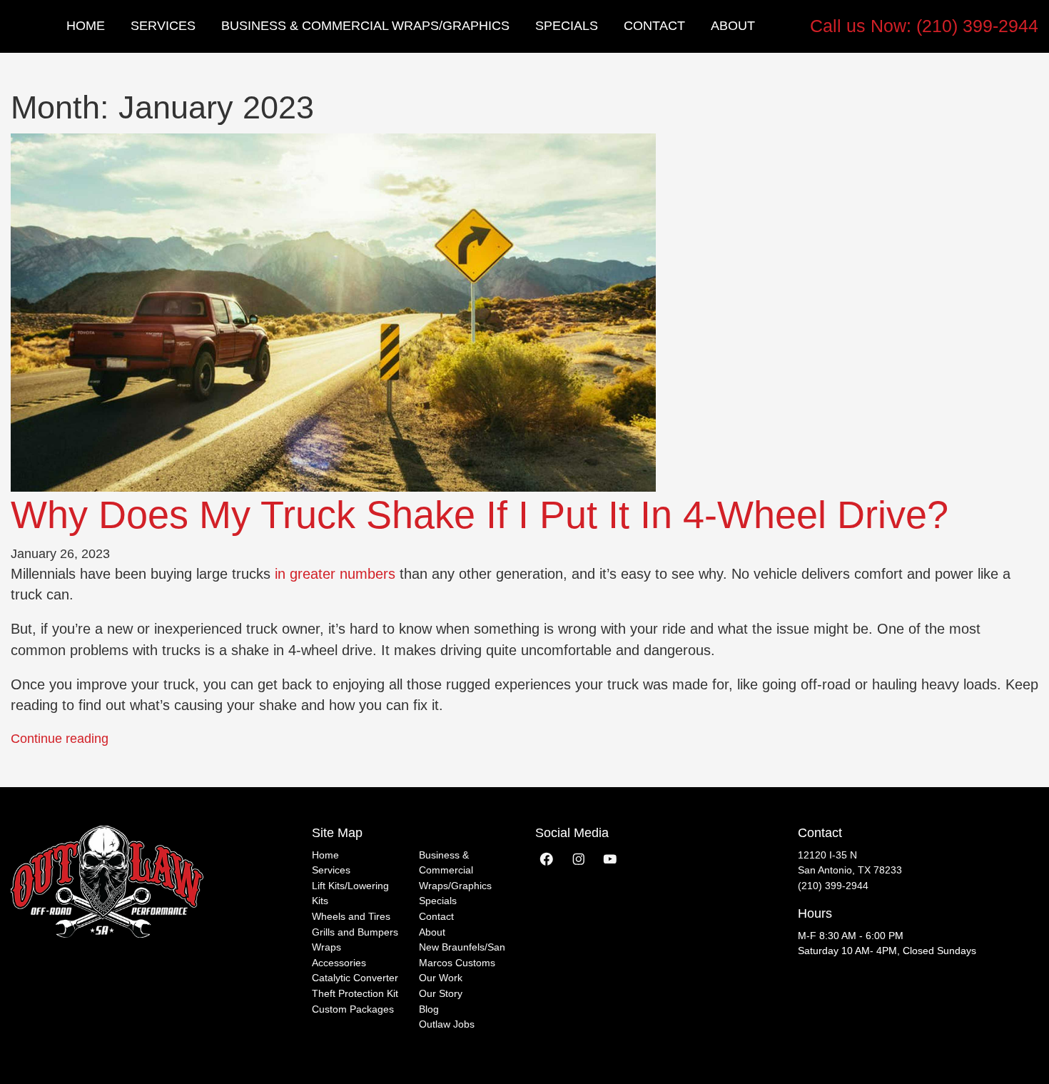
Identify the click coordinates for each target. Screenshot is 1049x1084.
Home (85, 26)
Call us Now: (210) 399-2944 (924, 26)
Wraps (326, 947)
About (733, 26)
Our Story (440, 993)
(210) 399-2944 (833, 885)
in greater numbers (335, 574)
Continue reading (59, 738)
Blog (429, 1009)
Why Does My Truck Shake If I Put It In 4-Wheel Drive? (479, 514)
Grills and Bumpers (355, 932)
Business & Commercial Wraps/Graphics (365, 26)
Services (163, 26)
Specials (566, 26)
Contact (654, 26)
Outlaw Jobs (447, 1024)
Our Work (440, 977)
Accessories (339, 962)
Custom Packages (353, 1009)
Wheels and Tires (351, 916)
